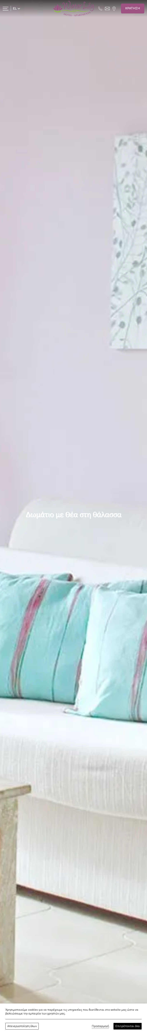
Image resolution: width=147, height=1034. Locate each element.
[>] (5, 8)
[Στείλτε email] (107, 8)
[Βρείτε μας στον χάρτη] (114, 8)
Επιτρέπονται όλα (127, 1026)
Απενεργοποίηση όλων (22, 1026)
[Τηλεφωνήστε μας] (100, 8)
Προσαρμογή (100, 1026)
